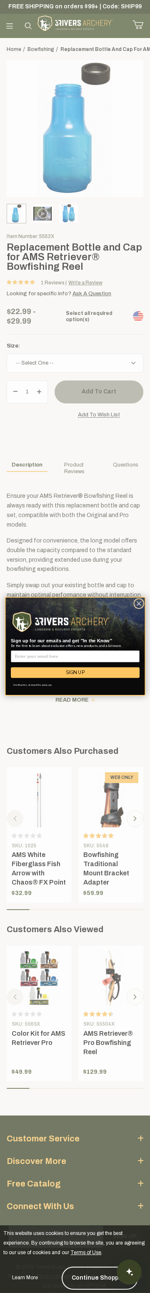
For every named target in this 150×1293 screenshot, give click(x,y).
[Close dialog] (138, 603)
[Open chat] (129, 1272)
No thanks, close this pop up (32, 685)
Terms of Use (85, 1252)
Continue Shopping (100, 1278)
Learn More (25, 1277)
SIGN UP (75, 672)
